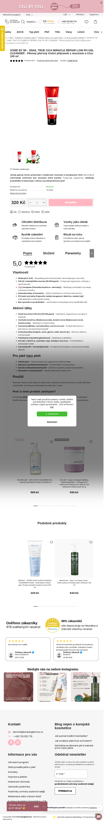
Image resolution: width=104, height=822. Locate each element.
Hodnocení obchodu (19, 781)
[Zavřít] (99, 807)
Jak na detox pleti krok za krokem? (73, 741)
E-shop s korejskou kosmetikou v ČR (27, 801)
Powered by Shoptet (92, 817)
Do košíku (71, 202)
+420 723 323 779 (69, 21)
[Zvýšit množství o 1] (44, 202)
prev (15, 459)
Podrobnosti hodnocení (47, 60)
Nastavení (52, 422)
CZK (65, 14)
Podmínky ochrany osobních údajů (26, 791)
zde (52, 407)
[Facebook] (11, 742)
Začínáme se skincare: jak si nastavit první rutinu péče (74, 746)
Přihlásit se (65, 790)
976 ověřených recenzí (23, 627)
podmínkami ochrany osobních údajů (74, 784)
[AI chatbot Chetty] (99, 817)
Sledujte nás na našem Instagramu (52, 669)
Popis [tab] (27, 253)
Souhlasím (53, 414)
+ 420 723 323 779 (22, 736)
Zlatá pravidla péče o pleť (21, 767)
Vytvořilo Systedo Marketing (69, 817)
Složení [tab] (48, 253)
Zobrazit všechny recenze (76, 629)
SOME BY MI (72, 60)
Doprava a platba (17, 776)
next (86, 459)
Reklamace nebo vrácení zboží (24, 796)
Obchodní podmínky (19, 786)
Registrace (94, 14)
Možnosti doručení (18, 193)
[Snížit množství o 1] (30, 202)
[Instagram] (18, 742)
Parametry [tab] (73, 253)
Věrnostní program (12, 14)
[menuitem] (7, 32)
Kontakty (13, 772)
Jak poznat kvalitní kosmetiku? (71, 736)
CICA (20, 287)
